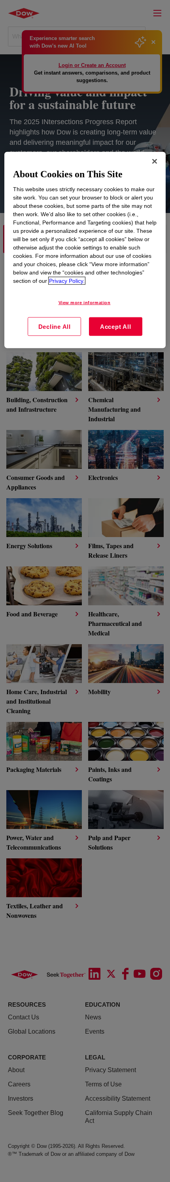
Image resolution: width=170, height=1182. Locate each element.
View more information (85, 302)
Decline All (54, 326)
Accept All (115, 326)
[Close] (154, 161)
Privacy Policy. (67, 280)
